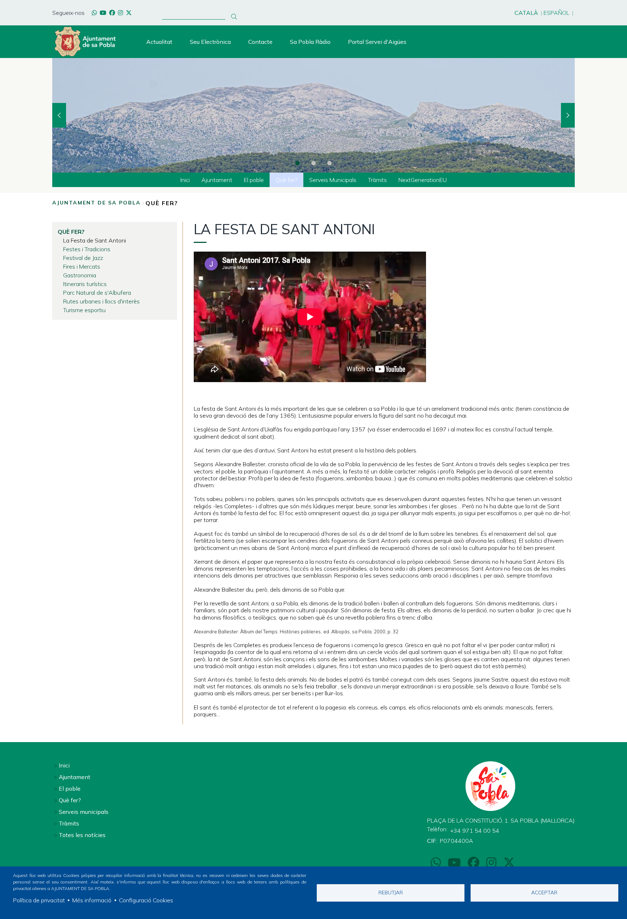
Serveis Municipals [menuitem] (332, 179)
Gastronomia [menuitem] (79, 275)
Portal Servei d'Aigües (377, 41)
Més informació (91, 900)
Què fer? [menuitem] (286, 179)
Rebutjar (390, 892)
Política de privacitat (39, 900)
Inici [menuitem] (185, 179)
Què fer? (70, 800)
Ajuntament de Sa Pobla (96, 202)
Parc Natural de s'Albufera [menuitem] (97, 292)
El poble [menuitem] (254, 179)
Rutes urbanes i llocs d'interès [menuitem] (101, 301)
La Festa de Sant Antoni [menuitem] (94, 240)
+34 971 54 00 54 (474, 830)
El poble (70, 788)
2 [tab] (313, 163)
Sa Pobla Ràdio (310, 41)
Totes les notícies (82, 835)
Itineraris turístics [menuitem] (85, 283)
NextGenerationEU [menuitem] (422, 179)
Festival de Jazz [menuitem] (83, 257)
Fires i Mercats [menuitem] (81, 266)
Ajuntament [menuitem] (216, 179)
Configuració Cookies (146, 900)
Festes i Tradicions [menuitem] (86, 249)
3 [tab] (329, 163)
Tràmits (69, 823)
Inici (64, 765)
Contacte (260, 41)
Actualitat (159, 41)
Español (556, 12)
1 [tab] (297, 163)
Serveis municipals (83, 811)
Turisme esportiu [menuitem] (84, 310)
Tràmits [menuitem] (377, 179)
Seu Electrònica (210, 41)
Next (568, 115)
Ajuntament (74, 777)
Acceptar (544, 892)
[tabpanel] (313, 115)
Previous (59, 115)
